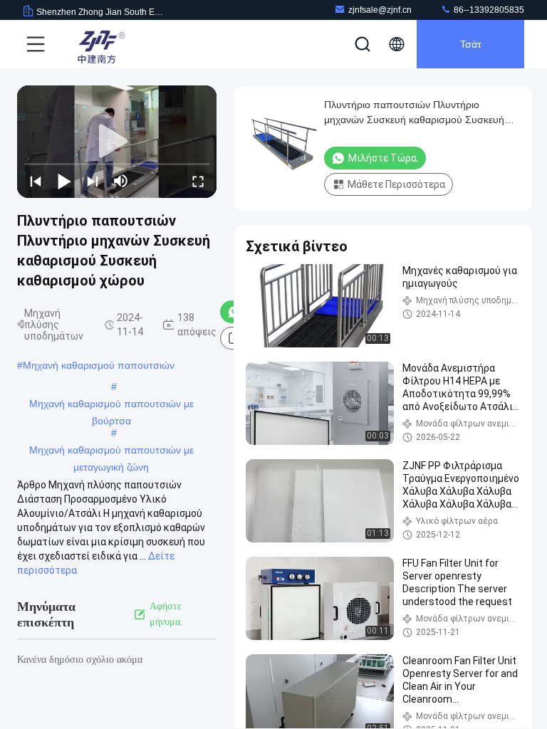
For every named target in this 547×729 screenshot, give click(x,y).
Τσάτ (470, 44)
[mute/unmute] (121, 181)
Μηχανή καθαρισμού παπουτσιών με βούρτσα (111, 405)
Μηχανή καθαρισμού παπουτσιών (98, 365)
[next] (92, 181)
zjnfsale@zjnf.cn (380, 10)
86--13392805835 (488, 10)
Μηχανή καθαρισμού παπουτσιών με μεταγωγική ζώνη (111, 451)
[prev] (35, 181)
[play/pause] (64, 181)
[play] (117, 141)
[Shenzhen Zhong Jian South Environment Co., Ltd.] (99, 44)
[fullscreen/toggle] (198, 181)
